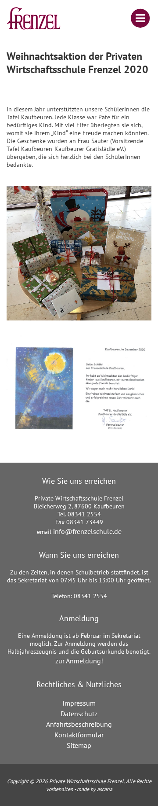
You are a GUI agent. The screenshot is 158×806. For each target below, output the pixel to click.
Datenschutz (79, 713)
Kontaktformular (79, 734)
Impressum (79, 703)
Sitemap (79, 745)
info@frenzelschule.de (87, 531)
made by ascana (94, 789)
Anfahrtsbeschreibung (79, 724)
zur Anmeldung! (79, 660)
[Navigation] (133, 18)
